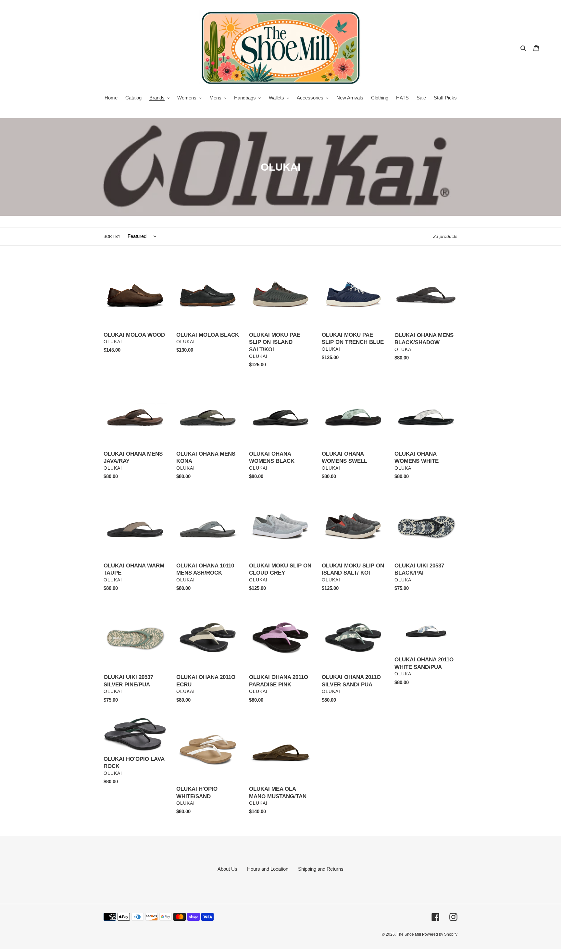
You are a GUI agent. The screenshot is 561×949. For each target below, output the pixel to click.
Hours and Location (267, 869)
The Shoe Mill (409, 934)
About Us (227, 869)
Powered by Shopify (439, 934)
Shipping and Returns (320, 869)
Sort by (112, 236)
